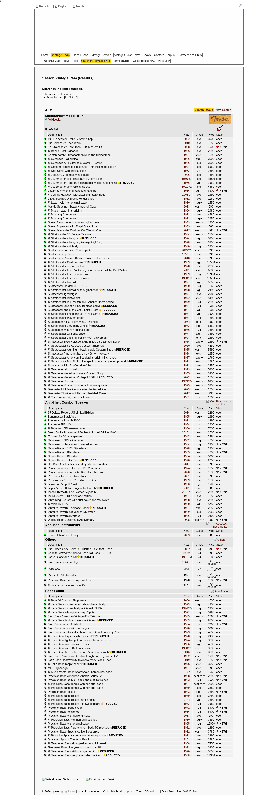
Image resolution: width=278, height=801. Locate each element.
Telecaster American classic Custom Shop (76, 373)
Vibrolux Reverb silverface (64, 515)
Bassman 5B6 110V (60, 424)
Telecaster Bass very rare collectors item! (76, 755)
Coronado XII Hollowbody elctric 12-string (76, 162)
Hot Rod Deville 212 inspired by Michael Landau (77, 464)
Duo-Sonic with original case (68, 170)
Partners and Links (190, 55)
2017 (187, 230)
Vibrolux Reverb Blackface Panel (68, 507)
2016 (187, 652)
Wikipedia (54, 119)
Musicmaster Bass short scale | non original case (81, 671)
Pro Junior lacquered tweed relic (67, 476)
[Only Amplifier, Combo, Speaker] (219, 404)
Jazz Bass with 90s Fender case (71, 648)
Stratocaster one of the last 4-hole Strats (75, 313)
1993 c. (186, 254)
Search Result (204, 109)
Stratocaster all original (64, 238)
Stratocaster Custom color (67, 262)
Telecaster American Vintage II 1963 (72, 377)
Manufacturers (121, 60)
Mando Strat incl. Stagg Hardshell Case (72, 206)
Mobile (80, 6)
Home (45, 55)
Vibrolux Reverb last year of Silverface (71, 511)
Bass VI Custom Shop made (68, 600)
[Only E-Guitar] (220, 130)
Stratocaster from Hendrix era (69, 274)
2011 (187, 270)
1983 (187, 222)
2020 (187, 345)
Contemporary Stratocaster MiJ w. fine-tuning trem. (79, 154)
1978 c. (186, 699)
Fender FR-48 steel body (63, 535)
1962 (187, 170)
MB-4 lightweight (58, 668)
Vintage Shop (61, 55)
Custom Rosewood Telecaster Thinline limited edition (83, 166)
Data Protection (171, 791)
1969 (187, 262)
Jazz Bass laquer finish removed (71, 636)
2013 (187, 206)
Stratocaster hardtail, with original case (74, 290)
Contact (159, 55)
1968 (187, 743)
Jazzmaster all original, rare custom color (76, 178)
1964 (187, 444)
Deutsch (44, 6)
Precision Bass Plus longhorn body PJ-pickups (79, 727)
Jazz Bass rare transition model (70, 644)
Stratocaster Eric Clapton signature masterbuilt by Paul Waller (88, 270)
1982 (187, 361)
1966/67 (187, 178)
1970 (187, 751)
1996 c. (186, 321)
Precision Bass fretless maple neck (72, 699)
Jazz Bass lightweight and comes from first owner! (81, 640)
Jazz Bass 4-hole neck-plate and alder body (77, 604)
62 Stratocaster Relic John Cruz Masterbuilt (75, 147)
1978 (187, 242)
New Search (223, 109)
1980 (187, 202)
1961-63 (187, 556)
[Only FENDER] (220, 123)
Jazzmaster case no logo (63, 562)
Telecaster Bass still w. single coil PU (73, 751)
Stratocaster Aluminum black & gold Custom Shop (81, 349)
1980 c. (186, 739)
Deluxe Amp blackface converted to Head (73, 444)
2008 (187, 147)
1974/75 (187, 608)
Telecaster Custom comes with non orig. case (78, 385)
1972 (187, 218)
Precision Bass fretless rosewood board (75, 703)
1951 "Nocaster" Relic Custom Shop (70, 139)
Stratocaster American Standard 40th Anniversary (78, 353)
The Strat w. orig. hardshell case (70, 397)
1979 (187, 301)
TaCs (66, 60)
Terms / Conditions (147, 791)
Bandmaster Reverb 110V (64, 420)
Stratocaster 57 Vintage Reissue (70, 234)
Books (147, 55)
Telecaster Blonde (61, 381)
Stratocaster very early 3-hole (69, 325)
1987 (187, 154)
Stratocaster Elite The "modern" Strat (70, 365)
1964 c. (186, 562)
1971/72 (187, 186)
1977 (187, 294)
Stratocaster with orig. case (67, 333)
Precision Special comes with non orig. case (78, 735)
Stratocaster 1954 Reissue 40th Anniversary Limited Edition (84, 341)
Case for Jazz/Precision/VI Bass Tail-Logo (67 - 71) (79, 552)
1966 (187, 158)
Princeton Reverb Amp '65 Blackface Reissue (76, 472)
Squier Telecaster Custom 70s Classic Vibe (74, 230)
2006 (187, 174)
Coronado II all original (64, 158)
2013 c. (186, 492)
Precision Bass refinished (63, 711)
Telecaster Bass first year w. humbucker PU (75, 747)
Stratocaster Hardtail (60, 286)
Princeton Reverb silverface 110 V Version (74, 468)
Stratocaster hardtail (63, 282)
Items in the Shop (50, 60)
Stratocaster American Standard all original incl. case (83, 357)
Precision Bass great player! (65, 707)
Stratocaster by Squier (61, 254)
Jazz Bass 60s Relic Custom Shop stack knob (79, 652)
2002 (187, 139)
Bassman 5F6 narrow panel (67, 428)
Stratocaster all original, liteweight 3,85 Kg (76, 242)
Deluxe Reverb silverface (63, 460)
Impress (129, 791)
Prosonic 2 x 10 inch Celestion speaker (72, 480)
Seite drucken (71, 779)
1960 (187, 428)
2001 (187, 476)
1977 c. (186, 671)
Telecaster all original (63, 369)
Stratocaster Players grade (67, 317)
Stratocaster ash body (64, 246)
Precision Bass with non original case (73, 719)
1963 (187, 484)
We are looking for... (144, 60)
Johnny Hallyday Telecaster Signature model (78, 194)
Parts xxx (54, 568)
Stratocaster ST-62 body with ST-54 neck (73, 321)
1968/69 (187, 278)
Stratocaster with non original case (69, 329)
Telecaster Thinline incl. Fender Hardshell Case (77, 393)
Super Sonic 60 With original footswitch (72, 488)
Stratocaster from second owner (70, 278)
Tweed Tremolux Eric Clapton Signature (72, 492)
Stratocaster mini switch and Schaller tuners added (82, 301)
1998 (187, 500)
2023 (187, 389)
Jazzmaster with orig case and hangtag (72, 190)
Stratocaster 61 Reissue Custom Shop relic (77, 345)
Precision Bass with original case (68, 723)
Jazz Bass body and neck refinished (73, 620)
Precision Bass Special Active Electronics (73, 731)
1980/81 (187, 648)
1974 (187, 238)
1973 (187, 214)
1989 (187, 226)
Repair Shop (80, 55)
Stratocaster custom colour (67, 266)
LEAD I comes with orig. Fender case (71, 198)
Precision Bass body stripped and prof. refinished (78, 679)
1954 (187, 424)
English (63, 6)
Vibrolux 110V (59, 503)
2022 (187, 377)
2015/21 (187, 250)
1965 (187, 416)
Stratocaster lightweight (62, 294)
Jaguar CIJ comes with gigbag (69, 174)
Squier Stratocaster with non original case (73, 222)
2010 (187, 143)
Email (110, 779)
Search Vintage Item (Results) (67, 78)
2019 (187, 660)
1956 (187, 711)
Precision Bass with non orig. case (69, 715)
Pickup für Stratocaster (62, 575)
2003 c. (186, 194)
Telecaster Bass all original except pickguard (78, 743)
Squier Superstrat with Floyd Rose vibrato (73, 226)
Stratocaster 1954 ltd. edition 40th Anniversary (79, 337)
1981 (187, 198)
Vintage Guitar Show (127, 55)
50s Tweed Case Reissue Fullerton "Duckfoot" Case (80, 549)
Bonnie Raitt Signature (64, 150)
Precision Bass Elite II (61, 691)
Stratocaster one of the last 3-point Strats (73, 309)
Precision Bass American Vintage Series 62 (75, 675)
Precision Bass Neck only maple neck (71, 580)
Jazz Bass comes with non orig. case (71, 628)
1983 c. (186, 549)
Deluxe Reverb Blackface (63, 452)
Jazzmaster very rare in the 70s (70, 186)
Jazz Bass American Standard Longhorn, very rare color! (83, 656)
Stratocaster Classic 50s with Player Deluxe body (78, 258)
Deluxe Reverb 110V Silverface (67, 448)
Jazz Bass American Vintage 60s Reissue (74, 616)
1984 (187, 683)
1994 (187, 166)
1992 (187, 656)
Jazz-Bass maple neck (65, 664)
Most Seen (164, 60)
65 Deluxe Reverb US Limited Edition (71, 412)
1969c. (186, 552)
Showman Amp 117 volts (63, 484)
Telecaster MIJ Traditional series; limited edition (77, 389)
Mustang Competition (63, 214)
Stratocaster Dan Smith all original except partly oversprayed (88, 361)
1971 (187, 313)
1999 (187, 480)
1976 (187, 329)
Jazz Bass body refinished (64, 624)
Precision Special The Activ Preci (68, 739)
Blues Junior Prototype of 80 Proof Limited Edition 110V (82, 432)
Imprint (171, 55)
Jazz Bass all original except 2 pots (72, 612)
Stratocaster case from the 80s (67, 585)
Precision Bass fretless (65, 695)
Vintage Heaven (101, 55)
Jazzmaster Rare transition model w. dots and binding (83, 182)
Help (75, 60)
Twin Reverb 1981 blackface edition (70, 496)
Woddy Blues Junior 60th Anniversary (71, 519)
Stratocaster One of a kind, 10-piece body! (74, 305)
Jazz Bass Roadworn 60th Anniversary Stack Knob (79, 660)
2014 (187, 412)
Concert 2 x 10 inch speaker (65, 436)
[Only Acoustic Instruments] (219, 526)
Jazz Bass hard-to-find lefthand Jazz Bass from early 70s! (84, 632)
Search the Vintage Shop (95, 60)
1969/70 (187, 381)
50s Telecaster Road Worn (64, 143)
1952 (187, 440)
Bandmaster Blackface (62, 416)
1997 (187, 357)
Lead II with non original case (68, 202)
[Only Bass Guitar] (220, 591)
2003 (187, 535)
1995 (187, 150)
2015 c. (186, 432)
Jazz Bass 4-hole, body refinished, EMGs (76, 608)
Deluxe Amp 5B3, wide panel (65, 440)
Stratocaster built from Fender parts (70, 250)
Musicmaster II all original (66, 210)
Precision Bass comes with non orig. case (76, 683)
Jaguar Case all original (62, 556)
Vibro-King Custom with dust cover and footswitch (78, 500)
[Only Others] (220, 539)
